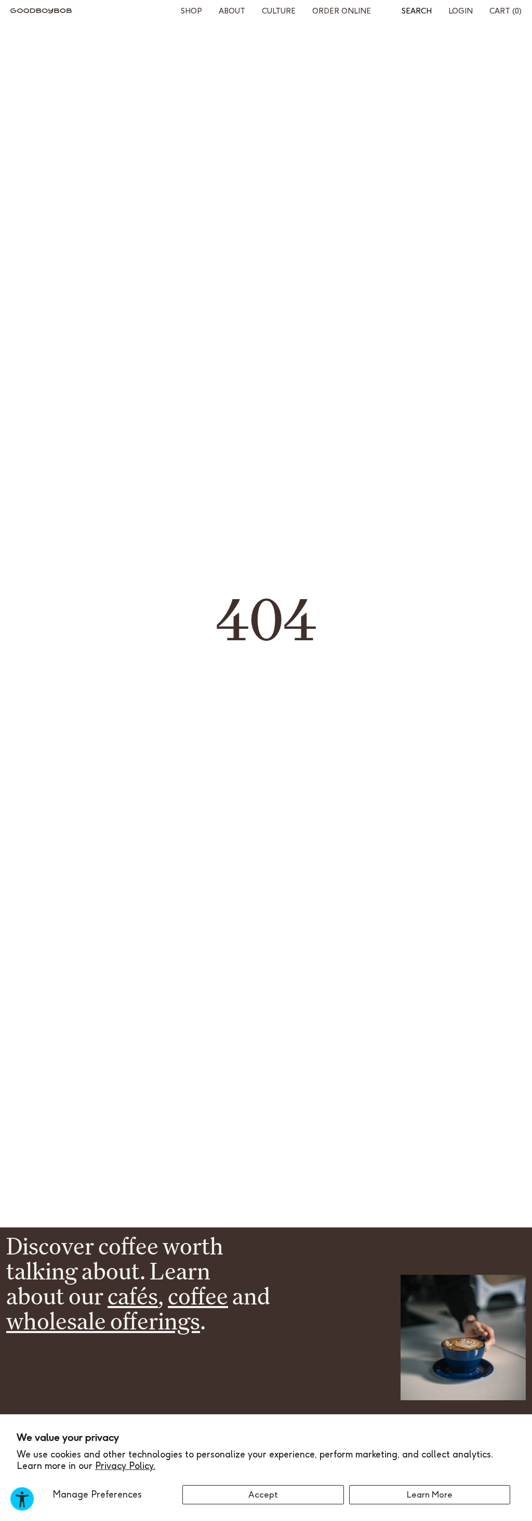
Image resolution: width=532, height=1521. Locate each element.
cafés (133, 1296)
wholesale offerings (103, 1321)
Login (460, 11)
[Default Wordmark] (41, 11)
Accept (263, 1494)
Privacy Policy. (125, 1465)
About (232, 11)
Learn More (430, 1494)
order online (341, 11)
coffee (198, 1296)
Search (417, 11)
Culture (279, 11)
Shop (191, 11)
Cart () (505, 11)
